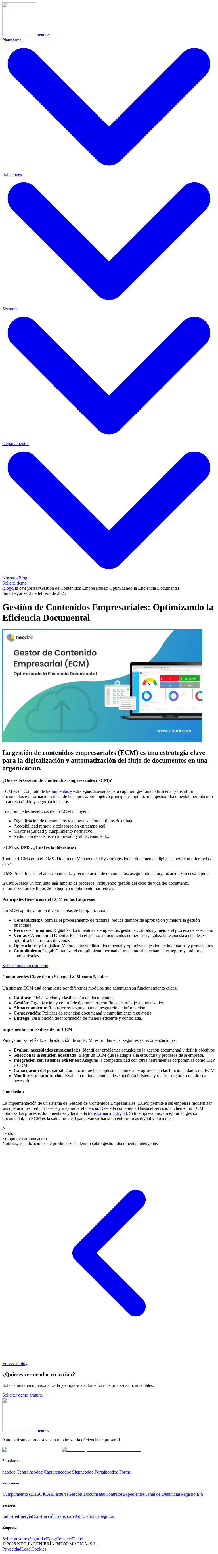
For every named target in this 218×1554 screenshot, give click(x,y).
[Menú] (29, 584)
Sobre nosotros (15, 1538)
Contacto (64, 1538)
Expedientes (133, 1494)
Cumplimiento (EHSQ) (23, 1494)
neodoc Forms (118, 1472)
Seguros (106, 1516)
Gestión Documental (86, 1494)
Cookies (39, 1549)
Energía (25, 1516)
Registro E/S (192, 1494)
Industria (10, 1516)
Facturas (60, 1494)
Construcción (44, 1516)
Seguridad (38, 1538)
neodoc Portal (92, 1472)
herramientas (57, 791)
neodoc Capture (44, 1472)
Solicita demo (14, 583)
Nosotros (10, 578)
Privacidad (11, 1549)
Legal (26, 1549)
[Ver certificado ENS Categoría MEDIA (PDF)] (101, 1449)
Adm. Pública (87, 1516)
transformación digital (107, 1113)
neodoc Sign (69, 1472)
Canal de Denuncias (162, 1494)
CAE (48, 1494)
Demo (77, 1538)
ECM (28, 988)
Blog (22, 578)
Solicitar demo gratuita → (25, 1395)
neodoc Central (16, 1472)
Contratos (114, 1494)
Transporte (65, 1516)
